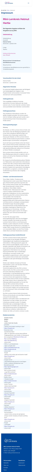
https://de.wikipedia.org (10, 340)
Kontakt (6, 467)
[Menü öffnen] (28, 3)
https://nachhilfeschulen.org (11, 347)
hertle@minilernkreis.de (9, 53)
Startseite (6, 462)
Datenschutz (21, 465)
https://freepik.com (9, 328)
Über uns (6, 465)
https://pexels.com (9, 387)
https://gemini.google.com (11, 366)
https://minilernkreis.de (10, 373)
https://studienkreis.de (10, 349)
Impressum (21, 462)
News (5, 470)
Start (8, 10)
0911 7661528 (6, 55)
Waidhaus (14, 338)
